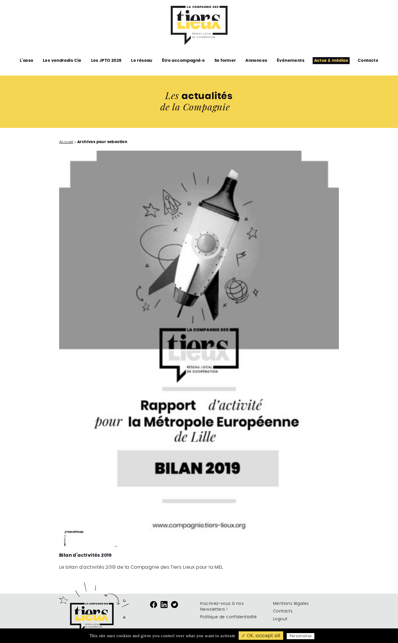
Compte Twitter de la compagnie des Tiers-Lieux (174, 604)
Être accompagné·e (183, 61)
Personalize (301, 636)
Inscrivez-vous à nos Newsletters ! (222, 607)
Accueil (66, 142)
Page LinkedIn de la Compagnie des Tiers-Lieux (164, 604)
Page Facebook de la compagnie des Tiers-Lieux (153, 604)
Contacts (368, 61)
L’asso (26, 61)
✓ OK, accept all (261, 635)
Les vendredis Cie (62, 61)
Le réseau (141, 61)
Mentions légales (291, 604)
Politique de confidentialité (228, 617)
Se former (225, 61)
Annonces (256, 61)
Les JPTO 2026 (106, 61)
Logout (280, 619)
